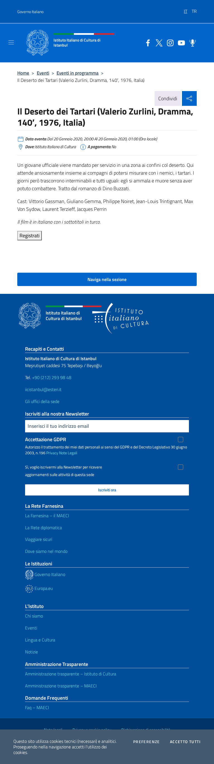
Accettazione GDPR (45, 439)
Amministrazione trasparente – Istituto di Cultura (70, 673)
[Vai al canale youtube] (180, 42)
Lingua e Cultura (40, 639)
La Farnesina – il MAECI (47, 515)
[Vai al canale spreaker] (191, 42)
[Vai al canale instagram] (168, 42)
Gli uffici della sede (42, 401)
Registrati (30, 235)
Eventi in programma (78, 72)
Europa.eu (43, 588)
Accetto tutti (185, 742)
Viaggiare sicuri (38, 539)
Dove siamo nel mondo (46, 551)
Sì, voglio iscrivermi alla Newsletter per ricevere (63, 467)
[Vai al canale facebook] (146, 42)
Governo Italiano (30, 11)
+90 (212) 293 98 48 (51, 377)
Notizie (31, 651)
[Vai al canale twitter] (157, 42)
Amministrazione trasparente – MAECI (61, 685)
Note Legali (68, 453)
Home (23, 72)
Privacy (52, 453)
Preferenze (146, 742)
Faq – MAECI (37, 707)
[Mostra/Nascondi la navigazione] (11, 42)
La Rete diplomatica (43, 527)
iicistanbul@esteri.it (43, 389)
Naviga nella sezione (107, 279)
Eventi (43, 72)
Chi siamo (34, 615)
